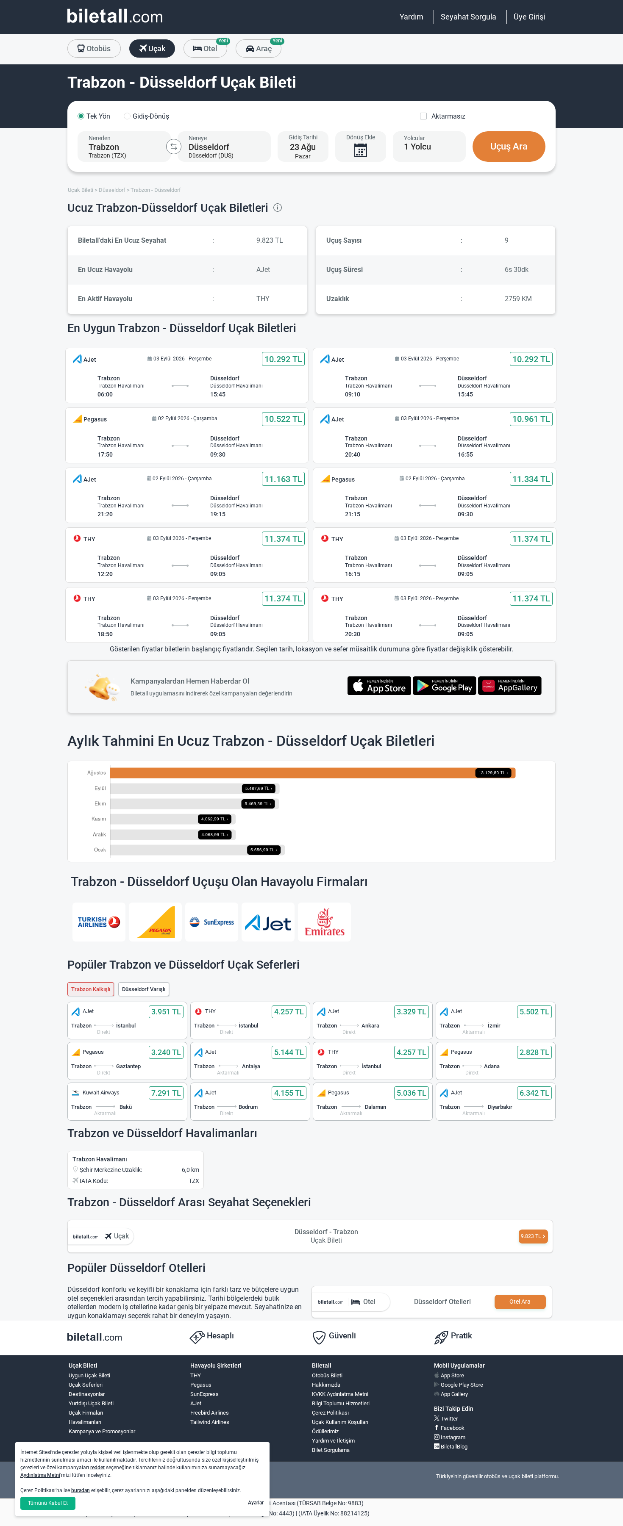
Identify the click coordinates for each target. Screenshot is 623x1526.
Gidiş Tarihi (303, 137)
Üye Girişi (529, 16)
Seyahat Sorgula (468, 16)
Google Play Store (461, 1385)
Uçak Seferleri (86, 1385)
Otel (214, 46)
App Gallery (453, 1394)
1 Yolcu (417, 146)
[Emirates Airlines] (324, 922)
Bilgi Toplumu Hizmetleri (341, 1403)
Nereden (100, 138)
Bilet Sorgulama (331, 1450)
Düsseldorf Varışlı (143, 989)
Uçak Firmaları (86, 1413)
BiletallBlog (453, 1446)
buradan (80, 1490)
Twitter (448, 1418)
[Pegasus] (155, 922)
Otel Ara (520, 1301)
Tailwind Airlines (209, 1422)
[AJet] (268, 922)
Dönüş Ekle (360, 137)
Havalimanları (85, 1422)
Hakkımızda (326, 1385)
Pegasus (200, 1385)
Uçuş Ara (509, 146)
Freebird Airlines (209, 1413)
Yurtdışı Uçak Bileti (91, 1403)
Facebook (451, 1428)
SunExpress (204, 1394)
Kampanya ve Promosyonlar (102, 1431)
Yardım (411, 16)
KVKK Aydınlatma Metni (340, 1394)
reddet (97, 1468)
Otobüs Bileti (327, 1375)
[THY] (98, 922)
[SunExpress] (211, 922)
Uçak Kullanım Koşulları (340, 1422)
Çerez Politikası (330, 1413)
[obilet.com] (114, 23)
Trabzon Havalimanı (99, 1159)
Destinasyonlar (87, 1394)
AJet (195, 1403)
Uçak (156, 48)
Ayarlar (256, 1503)
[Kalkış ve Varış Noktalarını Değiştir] (173, 146)
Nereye (198, 138)
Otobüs (98, 48)
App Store (451, 1375)
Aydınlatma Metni (40, 1475)
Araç (267, 46)
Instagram (452, 1437)
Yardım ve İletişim (333, 1440)
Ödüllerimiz (325, 1431)
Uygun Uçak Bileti (89, 1375)
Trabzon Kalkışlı (90, 989)
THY (195, 1375)
